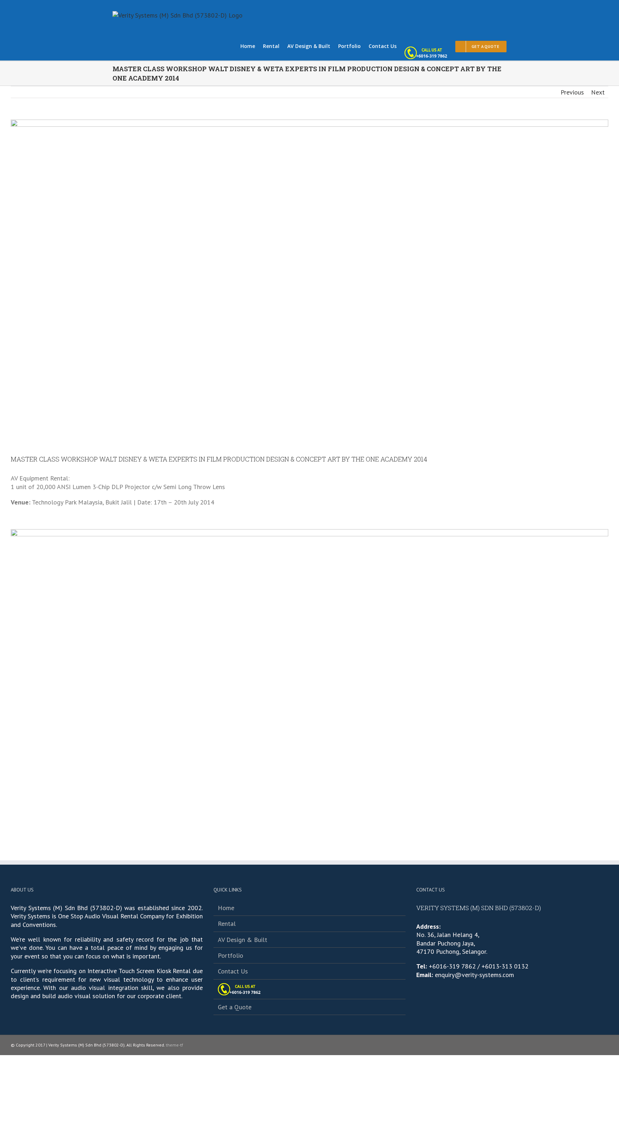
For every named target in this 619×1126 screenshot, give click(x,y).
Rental (227, 923)
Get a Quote (234, 1007)
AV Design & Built (242, 940)
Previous (572, 92)
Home (226, 908)
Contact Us (233, 971)
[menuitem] (251, 45)
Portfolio (230, 955)
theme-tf (174, 1045)
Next (598, 92)
